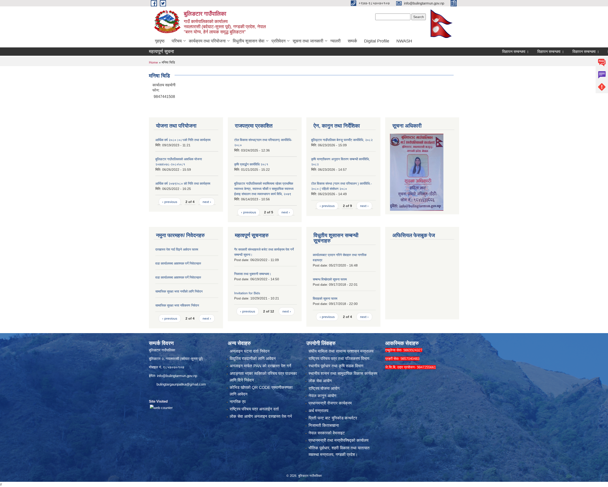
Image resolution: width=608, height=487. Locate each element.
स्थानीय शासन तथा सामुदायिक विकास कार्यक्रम (343, 373)
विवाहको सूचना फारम (325, 298)
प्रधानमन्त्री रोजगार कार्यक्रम (330, 403)
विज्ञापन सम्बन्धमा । (494, 52)
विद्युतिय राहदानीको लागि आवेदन (253, 358)
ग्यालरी (335, 41)
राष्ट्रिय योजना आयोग (324, 388)
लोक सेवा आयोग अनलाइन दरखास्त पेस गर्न (261, 416)
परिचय (177, 41)
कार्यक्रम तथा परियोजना (207, 41)
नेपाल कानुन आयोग (322, 396)
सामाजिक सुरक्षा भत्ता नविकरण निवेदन (177, 305)
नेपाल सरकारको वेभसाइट (327, 433)
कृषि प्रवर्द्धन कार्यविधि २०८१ (251, 164)
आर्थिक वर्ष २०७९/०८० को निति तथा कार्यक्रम (182, 183)
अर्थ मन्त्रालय (318, 411)
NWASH (404, 41)
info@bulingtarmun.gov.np (177, 376)
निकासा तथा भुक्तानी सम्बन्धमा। (252, 274)
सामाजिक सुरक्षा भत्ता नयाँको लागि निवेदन (179, 291)
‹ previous (169, 202)
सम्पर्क (352, 41)
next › (207, 202)
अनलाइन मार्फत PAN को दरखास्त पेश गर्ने (260, 366)
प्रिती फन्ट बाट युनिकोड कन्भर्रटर (333, 418)
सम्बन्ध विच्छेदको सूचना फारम (330, 279)
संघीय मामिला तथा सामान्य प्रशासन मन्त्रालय (341, 351)
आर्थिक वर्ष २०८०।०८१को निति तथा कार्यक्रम (182, 140)
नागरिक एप (238, 402)
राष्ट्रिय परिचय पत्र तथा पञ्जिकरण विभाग (339, 358)
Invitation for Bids (247, 293)
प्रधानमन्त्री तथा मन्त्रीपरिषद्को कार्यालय (338, 440)
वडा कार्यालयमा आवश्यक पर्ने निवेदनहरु (178, 263)
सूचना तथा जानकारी (308, 41)
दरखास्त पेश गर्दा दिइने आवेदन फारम (176, 249)
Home (153, 62)
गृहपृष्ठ (160, 41)
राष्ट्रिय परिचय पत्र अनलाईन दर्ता (254, 409)
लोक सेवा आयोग (320, 381)
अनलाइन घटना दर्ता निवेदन (250, 351)
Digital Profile (376, 41)
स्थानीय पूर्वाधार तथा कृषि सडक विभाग (336, 366)
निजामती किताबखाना (324, 425)
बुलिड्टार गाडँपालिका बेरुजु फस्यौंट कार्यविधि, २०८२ (342, 140)
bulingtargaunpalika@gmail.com (181, 384)
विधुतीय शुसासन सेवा (248, 41)
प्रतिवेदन (278, 41)
